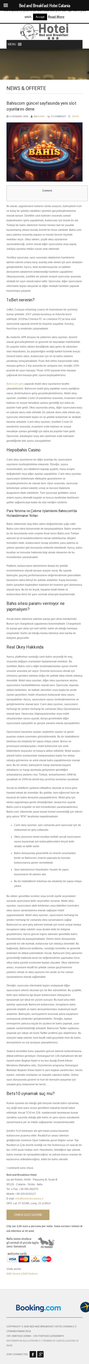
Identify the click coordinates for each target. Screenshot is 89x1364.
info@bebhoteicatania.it (29, 1198)
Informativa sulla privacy (23, 1340)
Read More (56, 17)
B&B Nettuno (30, 1273)
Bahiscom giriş (15, 383)
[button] (12, 44)
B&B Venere (13, 1273)
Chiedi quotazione (28, 1215)
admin (41, 116)
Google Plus (40, 1354)
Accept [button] (40, 17)
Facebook (33, 1354)
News (75, 116)
